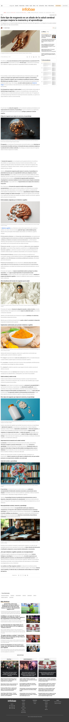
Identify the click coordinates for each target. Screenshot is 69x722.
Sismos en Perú (10, 12)
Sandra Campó (7, 27)
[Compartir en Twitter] (32, 57)
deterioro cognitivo (4, 597)
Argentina (16, 5)
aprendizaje (30, 595)
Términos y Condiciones (57, 701)
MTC (44, 12)
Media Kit (46, 709)
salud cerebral (18, 595)
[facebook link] (10, 706)
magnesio (12, 595)
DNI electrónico (41, 12)
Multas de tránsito (48, 12)
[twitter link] (12, 706)
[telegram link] (12, 708)
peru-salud (11, 597)
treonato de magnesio (5, 595)
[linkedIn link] (14, 708)
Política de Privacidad (58, 703)
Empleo (35, 703)
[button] (2, 5)
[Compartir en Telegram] (36, 57)
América (23, 701)
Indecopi (53, 12)
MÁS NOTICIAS (20, 655)
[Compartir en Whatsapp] (27, 57)
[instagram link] (14, 706)
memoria (24, 595)
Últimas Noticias (51, 5)
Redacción (34, 701)
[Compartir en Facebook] (29, 57)
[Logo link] (28, 9)
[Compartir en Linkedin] (34, 57)
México (34, 5)
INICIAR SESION (65, 5)
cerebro (35, 595)
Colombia (27, 5)
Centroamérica (41, 5)
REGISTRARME (58, 5)
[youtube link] (10, 708)
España (31, 5)
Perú (37, 5)
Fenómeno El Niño (21, 12)
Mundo (46, 5)
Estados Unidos (21, 5)
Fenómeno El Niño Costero (35, 12)
